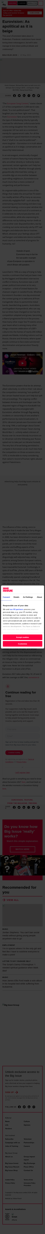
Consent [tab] (6, 597)
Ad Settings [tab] (28, 597)
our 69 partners (17, 609)
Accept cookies (22, 637)
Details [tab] (16, 597)
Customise (22, 644)
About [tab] (39, 597)
